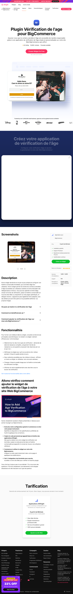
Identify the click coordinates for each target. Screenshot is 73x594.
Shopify (17, 565)
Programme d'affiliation (36, 560)
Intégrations (46, 574)
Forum (31, 569)
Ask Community (47, 555)
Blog (19, 4)
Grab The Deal (10, 589)
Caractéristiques (38, 8)
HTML (16, 567)
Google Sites (18, 570)
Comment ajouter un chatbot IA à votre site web (63, 555)
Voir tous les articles (63, 582)
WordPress (18, 560)
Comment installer (47, 9)
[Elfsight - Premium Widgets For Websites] (4, 5)
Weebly (17, 572)
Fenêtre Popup (5, 565)
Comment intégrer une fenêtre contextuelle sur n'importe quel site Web (64, 578)
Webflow (17, 558)
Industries (46, 579)
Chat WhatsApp (5, 563)
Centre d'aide (26, 4)
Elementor (18, 563)
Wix (16, 555)
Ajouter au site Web (36, 533)
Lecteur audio (5, 573)
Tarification (55, 8)
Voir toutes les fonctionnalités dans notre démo (15, 373)
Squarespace (18, 553)
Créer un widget (66, 9)
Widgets (14, 4)
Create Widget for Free (36, 51)
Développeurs (33, 563)
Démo (29, 8)
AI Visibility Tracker (48, 564)
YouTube (32, 579)
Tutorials (45, 572)
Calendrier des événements (5, 568)
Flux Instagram (5, 555)
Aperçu (24, 8)
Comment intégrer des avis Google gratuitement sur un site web (65, 573)
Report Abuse (47, 558)
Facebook (32, 572)
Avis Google (4, 553)
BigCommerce (19, 574)
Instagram (32, 574)
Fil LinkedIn (4, 560)
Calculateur (4, 571)
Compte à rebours (6, 558)
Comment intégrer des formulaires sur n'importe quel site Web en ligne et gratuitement (64, 561)
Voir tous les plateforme (22, 580)
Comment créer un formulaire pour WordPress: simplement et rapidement (64, 567)
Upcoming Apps (47, 581)
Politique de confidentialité (32, 591)
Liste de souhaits (47, 569)
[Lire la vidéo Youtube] (21, 406)
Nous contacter (34, 553)
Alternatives (46, 576)
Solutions (45, 567)
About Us (32, 555)
